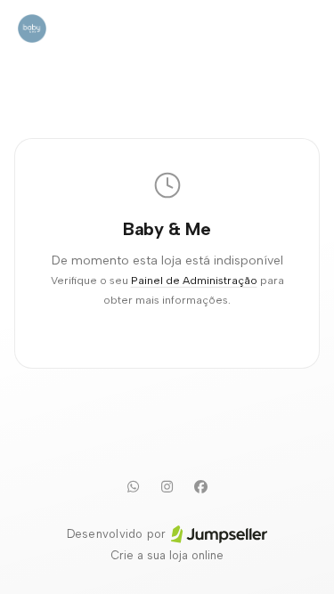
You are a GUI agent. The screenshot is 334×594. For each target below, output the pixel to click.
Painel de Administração (194, 280)
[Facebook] (201, 486)
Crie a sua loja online (167, 555)
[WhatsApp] (134, 486)
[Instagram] (167, 486)
